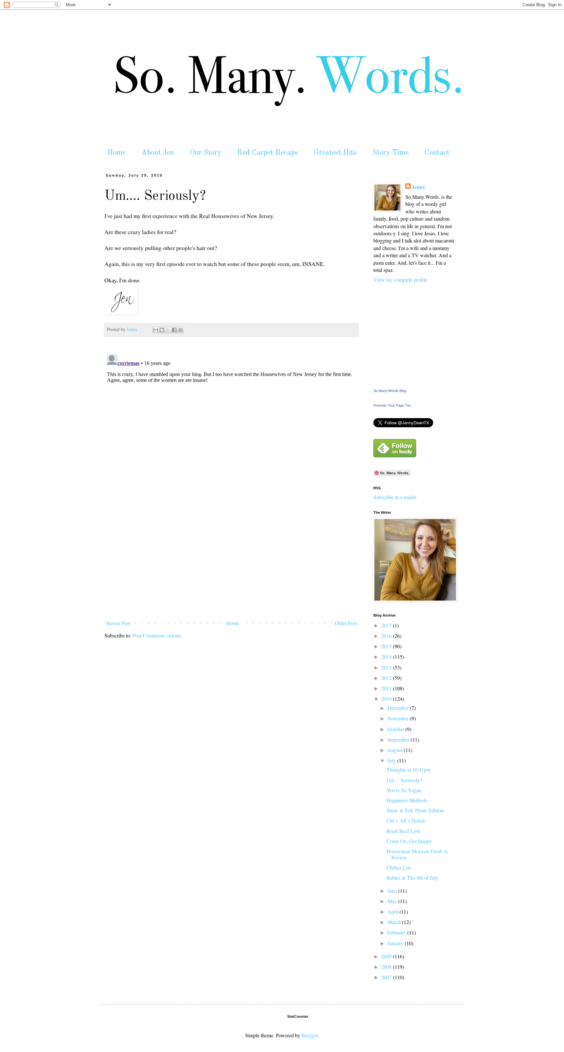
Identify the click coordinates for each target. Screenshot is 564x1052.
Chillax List (398, 867)
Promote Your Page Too (392, 405)
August (395, 749)
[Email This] (155, 330)
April (393, 911)
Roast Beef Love (403, 830)
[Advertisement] (231, 568)
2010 (387, 698)
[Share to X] (168, 330)
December (398, 707)
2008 (387, 966)
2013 (387, 667)
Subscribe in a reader (394, 497)
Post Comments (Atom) (157, 635)
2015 (387, 646)
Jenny (418, 187)
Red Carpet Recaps (267, 152)
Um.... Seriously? (404, 780)
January (396, 943)
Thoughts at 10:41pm (408, 769)
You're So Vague (403, 790)
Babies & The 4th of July (412, 877)
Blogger (310, 1035)
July (392, 760)
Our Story (205, 152)
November (398, 718)
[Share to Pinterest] (180, 330)
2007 (387, 977)
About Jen (157, 152)
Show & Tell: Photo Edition (415, 810)
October (396, 729)
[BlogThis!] (162, 330)
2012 (387, 677)
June (392, 890)
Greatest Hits (335, 152)
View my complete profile (400, 279)
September (399, 739)
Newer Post (118, 623)
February (397, 932)
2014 (387, 656)
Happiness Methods (406, 800)
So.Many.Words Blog (389, 391)
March (394, 922)
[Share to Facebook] (174, 330)
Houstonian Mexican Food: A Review (417, 854)
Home (116, 152)
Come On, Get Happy (409, 841)
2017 (387, 625)
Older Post (346, 623)
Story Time (390, 152)
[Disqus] (231, 433)
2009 (387, 956)
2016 (387, 635)
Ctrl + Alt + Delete (405, 820)
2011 (387, 688)
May (392, 901)
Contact (436, 152)
